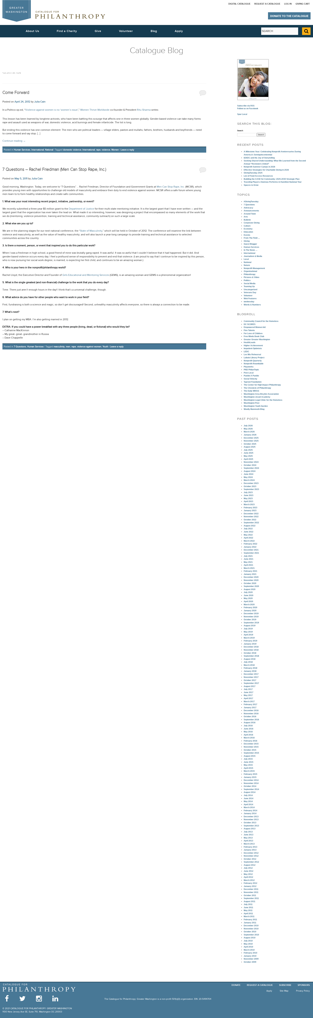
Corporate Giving (252, 223)
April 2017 (248, 698)
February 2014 (250, 810)
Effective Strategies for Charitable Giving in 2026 (266, 170)
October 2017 (250, 680)
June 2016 (248, 729)
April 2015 (248, 768)
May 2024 (248, 477)
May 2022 (248, 535)
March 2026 (249, 432)
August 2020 (249, 589)
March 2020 (249, 604)
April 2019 (248, 635)
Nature (247, 265)
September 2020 (251, 586)
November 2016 (251, 713)
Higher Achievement (253, 345)
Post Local (248, 373)
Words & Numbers (252, 305)
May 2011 (248, 910)
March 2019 (249, 638)
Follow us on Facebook (247, 108)
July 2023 (248, 492)
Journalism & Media (253, 256)
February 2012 (250, 883)
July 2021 (248, 556)
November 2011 (251, 892)
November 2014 (251, 783)
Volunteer (248, 295)
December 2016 (251, 710)
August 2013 (249, 829)
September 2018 (251, 656)
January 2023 (250, 510)
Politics (247, 280)
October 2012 (250, 859)
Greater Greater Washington (257, 339)
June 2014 (248, 798)
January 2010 (250, 956)
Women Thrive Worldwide (94, 109)
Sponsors (304, 985)
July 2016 (248, 726)
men (68, 346)
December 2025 (251, 438)
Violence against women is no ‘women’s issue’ (51, 109)
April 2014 (248, 804)
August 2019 (249, 625)
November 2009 (251, 959)
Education (248, 232)
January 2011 (250, 923)
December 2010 (251, 925)
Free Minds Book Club (254, 336)
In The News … (250, 250)
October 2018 (250, 653)
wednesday (249, 301)
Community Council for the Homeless (261, 321)
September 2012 (251, 862)
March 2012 (249, 880)
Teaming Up (249, 286)
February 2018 (250, 668)
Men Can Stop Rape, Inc (170, 186)
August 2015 (249, 756)
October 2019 (250, 619)
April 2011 (248, 913)
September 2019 (251, 623)
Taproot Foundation (252, 382)
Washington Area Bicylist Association (261, 394)
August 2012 (249, 865)
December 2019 (251, 613)
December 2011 (251, 889)
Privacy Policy (303, 990)
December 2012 (251, 853)
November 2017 (251, 677)
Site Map (284, 990)
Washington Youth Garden (256, 406)
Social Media (249, 283)
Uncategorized (250, 289)
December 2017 (251, 674)
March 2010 (249, 950)
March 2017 (249, 701)
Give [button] (98, 31)
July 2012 (248, 868)
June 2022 (248, 532)
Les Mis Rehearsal (252, 354)
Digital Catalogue (239, 3)
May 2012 (248, 874)
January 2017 (250, 707)
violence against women (89, 346)
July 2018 (248, 662)
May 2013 (248, 838)
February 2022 (250, 544)
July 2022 (248, 529)
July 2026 (248, 426)
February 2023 (250, 507)
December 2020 (251, 577)
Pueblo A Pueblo (251, 376)
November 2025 (251, 441)
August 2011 (249, 901)
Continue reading (14, 140)
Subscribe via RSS (245, 106)
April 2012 (248, 877)
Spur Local (242, 114)
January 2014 (250, 813)
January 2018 (250, 671)
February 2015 (250, 774)
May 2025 (248, 456)
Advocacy (248, 208)
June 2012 (248, 871)
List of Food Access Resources (258, 176)
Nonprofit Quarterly (253, 361)
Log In (288, 3)
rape (98, 149)
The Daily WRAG (251, 391)
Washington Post (251, 403)
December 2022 (251, 514)
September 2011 (251, 898)
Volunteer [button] (126, 31)
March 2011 (249, 916)
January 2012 (250, 886)
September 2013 (251, 826)
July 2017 (248, 689)
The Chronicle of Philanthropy (257, 388)
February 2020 (250, 607)
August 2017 (249, 686)
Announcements (251, 211)
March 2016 (249, 738)
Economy (248, 229)
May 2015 (248, 765)
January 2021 (250, 574)
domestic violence (72, 149)
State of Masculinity (91, 230)
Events (247, 235)
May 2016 (248, 732)
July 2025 (248, 450)
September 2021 (251, 553)
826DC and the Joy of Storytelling (259, 158)
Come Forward (15, 92)
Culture (247, 226)
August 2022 (249, 526)
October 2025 (250, 444)
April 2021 (248, 565)
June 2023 (248, 495)
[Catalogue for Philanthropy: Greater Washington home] (53, 11)
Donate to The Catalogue (289, 16)
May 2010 (248, 944)
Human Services (22, 149)
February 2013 (250, 847)
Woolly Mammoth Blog (254, 409)
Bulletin (247, 220)
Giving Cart (303, 3)
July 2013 (248, 832)
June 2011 (248, 907)
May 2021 (248, 562)
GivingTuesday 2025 (253, 173)
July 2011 (248, 904)
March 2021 (249, 568)
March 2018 (249, 665)
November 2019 (251, 617)
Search (240, 130)
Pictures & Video (251, 277)
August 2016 (249, 722)
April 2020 (248, 601)
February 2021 (250, 571)
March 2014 (249, 807)
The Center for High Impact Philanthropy (262, 385)
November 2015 (251, 747)
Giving (247, 241)
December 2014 (251, 780)
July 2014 (248, 795)
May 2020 (248, 598)
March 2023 (249, 504)
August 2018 (249, 659)
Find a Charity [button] (67, 31)
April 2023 (248, 501)
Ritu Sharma (144, 109)
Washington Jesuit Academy (257, 397)
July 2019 (248, 629)
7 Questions (20, 346)
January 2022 (250, 547)
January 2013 (250, 850)
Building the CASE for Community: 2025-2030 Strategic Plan (271, 179)
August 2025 (249, 447)
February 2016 (250, 741)
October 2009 (250, 962)
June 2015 (248, 762)
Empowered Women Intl (255, 327)
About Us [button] (32, 31)
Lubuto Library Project (254, 357)
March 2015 (249, 771)
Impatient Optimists (253, 348)
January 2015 (250, 777)
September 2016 (251, 719)
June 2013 (248, 835)
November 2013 (251, 819)
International (37, 149)
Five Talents (249, 330)
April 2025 (248, 459)
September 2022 (251, 522)
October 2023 (250, 486)
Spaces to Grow (251, 185)
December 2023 (251, 483)
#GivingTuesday (251, 201)
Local (246, 259)
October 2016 (250, 716)
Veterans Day (250, 292)
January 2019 (250, 644)
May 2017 (248, 695)
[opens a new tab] (253, 79)
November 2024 (251, 462)
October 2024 (250, 465)
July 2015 (248, 759)
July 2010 (248, 941)
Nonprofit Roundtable (253, 364)
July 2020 (248, 592)
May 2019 (248, 632)
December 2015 (251, 744)
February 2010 (250, 953)
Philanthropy (249, 274)
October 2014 (250, 786)
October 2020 (250, 583)
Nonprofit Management (254, 268)
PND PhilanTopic (251, 370)
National (49, 149)
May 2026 (248, 429)
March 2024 (249, 480)
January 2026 (250, 435)
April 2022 (248, 538)
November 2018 (251, 650)
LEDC (246, 351)
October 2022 (250, 520)
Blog (154, 31)
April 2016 (248, 735)
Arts (246, 217)
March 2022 (249, 541)
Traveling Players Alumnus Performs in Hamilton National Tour (273, 182)
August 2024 (249, 471)
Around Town (250, 214)
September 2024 (251, 468)
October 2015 (250, 750)
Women (115, 149)
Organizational (250, 271)
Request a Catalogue (267, 3)
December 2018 (251, 647)
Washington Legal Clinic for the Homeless (263, 400)
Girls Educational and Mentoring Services (85, 275)
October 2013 (250, 822)
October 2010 (250, 932)
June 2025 (248, 453)
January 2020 (250, 610)
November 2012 (251, 856)
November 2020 (251, 580)
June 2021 (248, 559)
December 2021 (251, 550)
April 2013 (248, 841)
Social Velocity (250, 379)
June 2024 (248, 474)
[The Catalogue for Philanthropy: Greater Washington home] (39, 988)
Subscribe (285, 985)
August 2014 (249, 792)
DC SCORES (249, 324)
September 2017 (251, 683)
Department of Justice (81, 208)
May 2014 (248, 801)
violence (106, 149)
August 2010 (249, 938)
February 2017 (250, 704)
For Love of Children (253, 333)
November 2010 (251, 929)
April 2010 (248, 947)
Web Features (250, 298)
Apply (179, 31)
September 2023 (251, 489)
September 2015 (251, 753)
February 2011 (250, 919)
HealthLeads (249, 342)
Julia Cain (39, 101)
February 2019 (250, 641)
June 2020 (248, 595)
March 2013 (249, 844)
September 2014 (251, 789)
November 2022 (251, 516)
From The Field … (252, 238)
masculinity (59, 346)
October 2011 (250, 895)
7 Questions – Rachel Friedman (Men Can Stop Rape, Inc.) (54, 169)
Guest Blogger (250, 244)
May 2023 (248, 498)
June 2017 (248, 692)
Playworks (248, 367)
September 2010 (251, 935)
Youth (105, 346)
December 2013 (251, 816)
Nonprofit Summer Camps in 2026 (259, 167)
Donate (235, 985)
